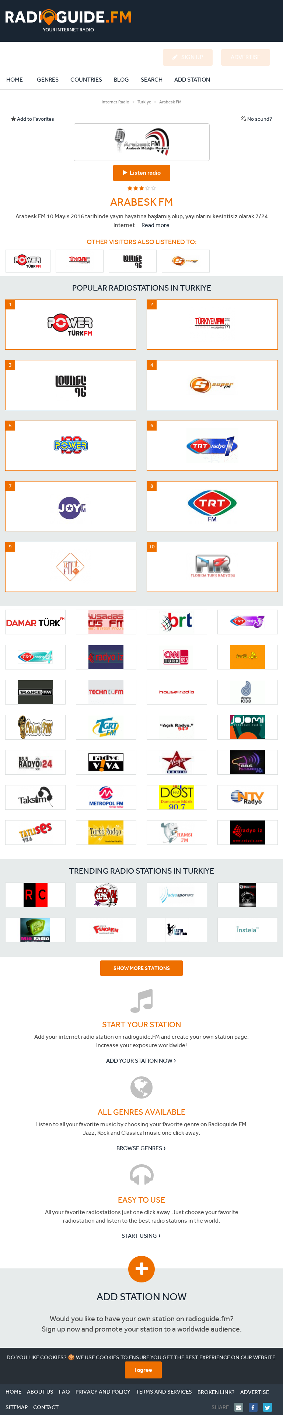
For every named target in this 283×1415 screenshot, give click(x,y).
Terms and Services (164, 1391)
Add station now (142, 1297)
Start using (139, 1235)
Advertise (254, 1392)
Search (152, 79)
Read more (156, 225)
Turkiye (144, 102)
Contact (46, 1407)
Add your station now (139, 1060)
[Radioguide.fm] (68, 20)
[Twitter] (270, 1407)
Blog (121, 79)
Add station (192, 79)
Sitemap (17, 1407)
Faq (64, 1391)
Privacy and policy (103, 1391)
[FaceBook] (256, 1407)
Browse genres (139, 1148)
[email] (241, 1407)
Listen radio (144, 172)
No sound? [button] (259, 119)
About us (40, 1391)
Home (18, 79)
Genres (48, 79)
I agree (143, 1369)
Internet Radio (115, 102)
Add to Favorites (35, 119)
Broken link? (216, 1392)
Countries (86, 79)
